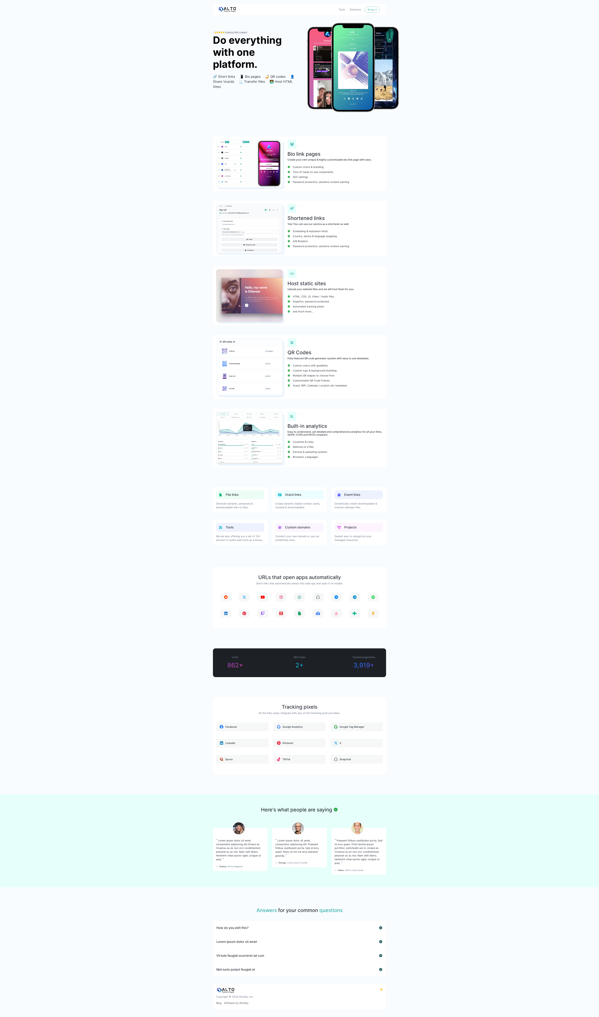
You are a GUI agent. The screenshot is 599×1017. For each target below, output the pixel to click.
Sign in (373, 9)
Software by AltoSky (236, 1003)
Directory (355, 9)
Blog (219, 1003)
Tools (341, 9)
